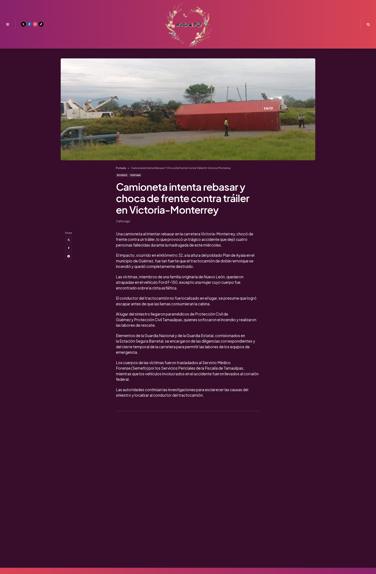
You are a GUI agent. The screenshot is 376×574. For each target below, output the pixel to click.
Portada (135, 175)
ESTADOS (122, 175)
